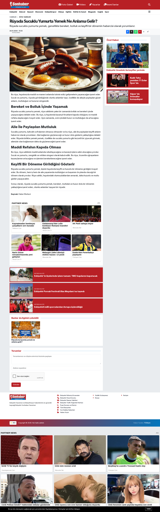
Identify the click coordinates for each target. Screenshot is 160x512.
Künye (97, 398)
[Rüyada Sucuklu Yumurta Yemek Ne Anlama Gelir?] (56, 64)
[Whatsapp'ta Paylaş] (136, 32)
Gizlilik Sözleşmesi (101, 395)
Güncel (22, 12)
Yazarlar (96, 4)
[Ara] (149, 5)
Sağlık (100, 12)
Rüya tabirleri (25, 17)
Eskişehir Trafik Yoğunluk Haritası (71, 403)
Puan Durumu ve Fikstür (68, 405)
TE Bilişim (147, 423)
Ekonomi (39, 12)
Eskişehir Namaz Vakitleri (68, 400)
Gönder (16, 385)
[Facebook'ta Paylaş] (127, 32)
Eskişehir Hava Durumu (68, 398)
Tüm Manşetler (65, 407)
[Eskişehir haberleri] (19, 5)
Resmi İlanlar (112, 4)
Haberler (13, 17)
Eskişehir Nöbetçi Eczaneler (70, 395)
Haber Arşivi (64, 412)
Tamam (148, 508)
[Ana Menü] (149, 12)
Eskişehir (13, 12)
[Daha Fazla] (140, 32)
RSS (14, 423)
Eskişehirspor (50, 12)
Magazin (92, 12)
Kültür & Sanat (79, 12)
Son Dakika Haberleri (67, 410)
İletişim (125, 395)
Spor (107, 12)
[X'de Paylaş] (131, 32)
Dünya (61, 12)
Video (83, 4)
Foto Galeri (67, 4)
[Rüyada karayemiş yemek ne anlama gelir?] (25, 330)
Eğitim (68, 12)
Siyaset (30, 12)
